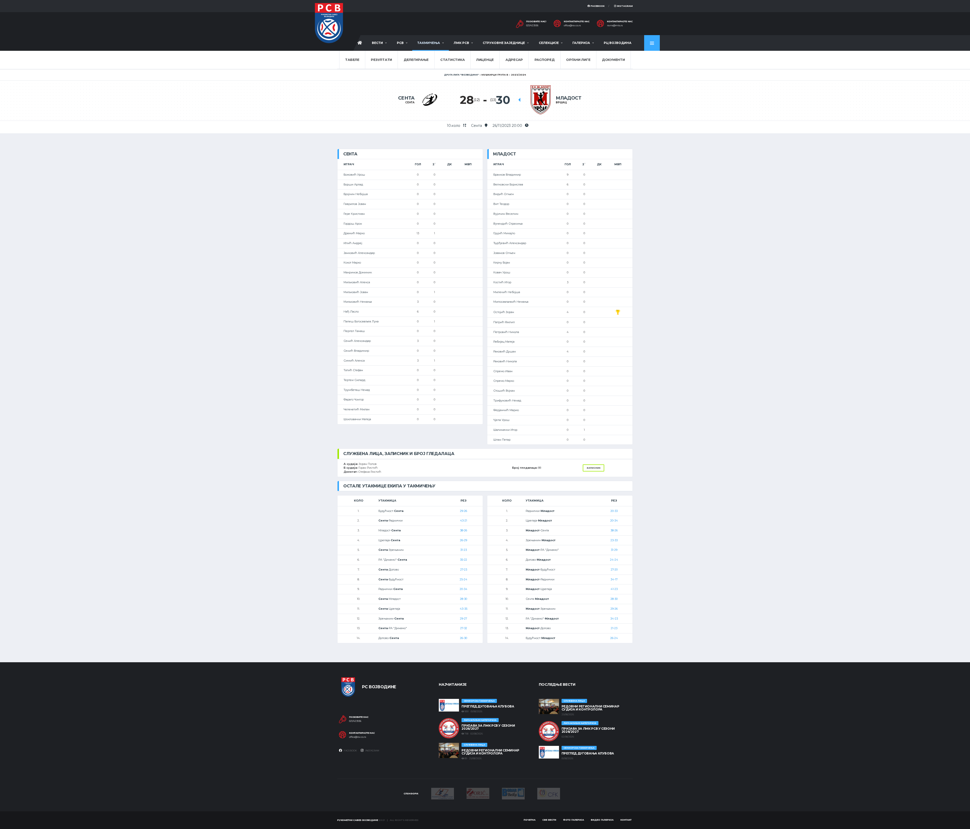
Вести (377, 43)
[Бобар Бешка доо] (513, 793)
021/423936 (532, 25)
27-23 (463, 569)
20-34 (463, 589)
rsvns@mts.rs (615, 25)
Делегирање (416, 60)
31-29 (614, 550)
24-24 (614, 559)
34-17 (614, 579)
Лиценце (485, 60)
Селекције (549, 43)
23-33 (614, 540)
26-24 (614, 638)
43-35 (463, 608)
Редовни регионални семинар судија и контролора (490, 751)
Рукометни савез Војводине (357, 820)
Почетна (530, 819)
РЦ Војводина (618, 43)
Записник (593, 467)
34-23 (614, 618)
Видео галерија (602, 819)
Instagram (624, 6)
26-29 (463, 540)
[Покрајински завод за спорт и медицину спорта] (442, 793)
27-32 (463, 628)
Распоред (545, 60)
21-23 (614, 628)
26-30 (463, 638)
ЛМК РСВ (461, 43)
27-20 (614, 569)
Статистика (452, 60)
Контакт (626, 819)
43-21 (463, 520)
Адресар (514, 60)
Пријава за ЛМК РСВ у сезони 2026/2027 (488, 727)
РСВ (400, 43)
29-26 (463, 511)
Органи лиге (578, 60)
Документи (613, 60)
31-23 (463, 550)
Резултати (381, 60)
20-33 (614, 511)
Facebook (597, 6)
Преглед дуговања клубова (488, 706)
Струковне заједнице (504, 43)
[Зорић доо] (478, 793)
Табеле (352, 60)
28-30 (463, 599)
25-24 (463, 579)
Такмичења (428, 43)
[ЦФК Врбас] (548, 793)
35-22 (463, 559)
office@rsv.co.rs (572, 25)
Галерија (581, 43)
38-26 (463, 530)
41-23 (614, 589)
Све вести (549, 819)
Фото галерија (573, 819)
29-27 (463, 618)
